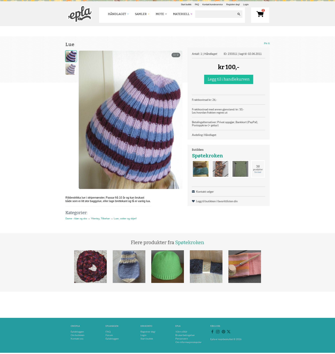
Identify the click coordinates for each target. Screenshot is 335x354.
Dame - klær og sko (76, 218)
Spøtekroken (207, 156)
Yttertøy (95, 218)
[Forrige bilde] (84, 119)
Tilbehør (105, 218)
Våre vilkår (181, 331)
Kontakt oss (77, 338)
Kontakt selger (205, 191)
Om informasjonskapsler (188, 342)
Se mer (257, 172)
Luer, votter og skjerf (125, 218)
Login (246, 4)
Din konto (146, 326)
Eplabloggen (77, 331)
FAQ (197, 4)
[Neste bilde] (176, 119)
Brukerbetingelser (185, 335)
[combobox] (215, 14)
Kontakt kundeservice (212, 4)
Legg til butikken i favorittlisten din (217, 201)
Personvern (181, 338)
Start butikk (186, 4)
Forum (109, 335)
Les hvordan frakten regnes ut (210, 112)
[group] (130, 120)
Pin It (267, 43)
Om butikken (77, 335)
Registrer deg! (233, 4)
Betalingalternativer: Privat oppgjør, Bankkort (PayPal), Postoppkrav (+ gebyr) (225, 124)
